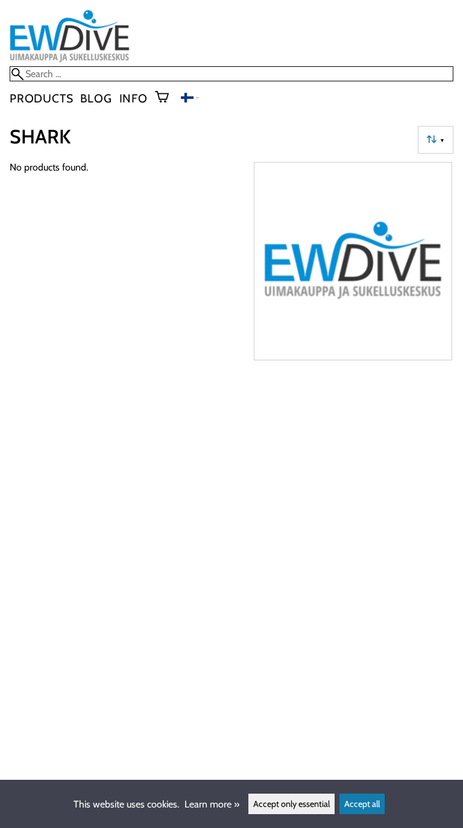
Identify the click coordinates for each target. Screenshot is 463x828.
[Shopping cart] (166, 98)
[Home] (70, 60)
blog (96, 98)
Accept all (362, 803)
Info (133, 98)
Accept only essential (291, 803)
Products (41, 98)
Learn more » (211, 804)
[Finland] (190, 99)
